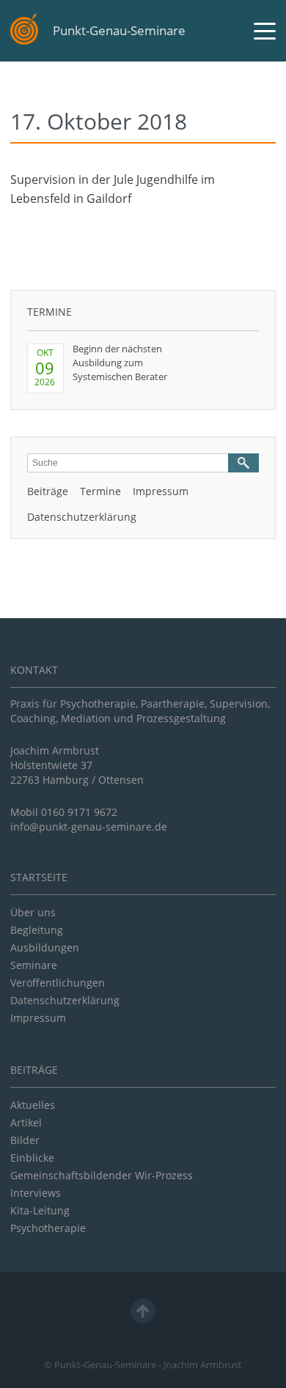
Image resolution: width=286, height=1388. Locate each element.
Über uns (33, 912)
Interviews (35, 1193)
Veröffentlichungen (57, 983)
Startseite (38, 877)
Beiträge (47, 491)
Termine (49, 312)
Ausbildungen (44, 947)
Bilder (25, 1140)
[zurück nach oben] (143, 1311)
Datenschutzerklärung (81, 517)
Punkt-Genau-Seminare (119, 30)
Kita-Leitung (40, 1210)
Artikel (26, 1122)
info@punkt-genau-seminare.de (88, 827)
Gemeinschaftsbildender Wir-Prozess (101, 1175)
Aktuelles (32, 1105)
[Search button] (243, 462)
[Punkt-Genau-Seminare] (24, 28)
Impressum (160, 491)
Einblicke (32, 1158)
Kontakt (34, 670)
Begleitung (36, 930)
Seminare (33, 965)
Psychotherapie (48, 1228)
